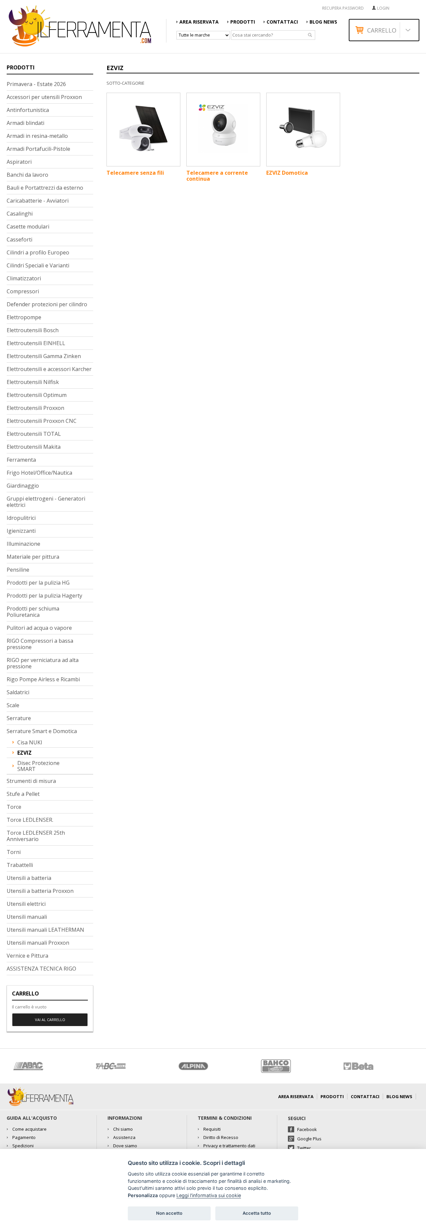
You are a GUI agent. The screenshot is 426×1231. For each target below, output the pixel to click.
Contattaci (282, 22)
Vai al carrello (50, 1019)
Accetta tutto (257, 1213)
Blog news (323, 22)
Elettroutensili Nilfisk (33, 382)
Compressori (23, 291)
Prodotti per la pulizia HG (38, 582)
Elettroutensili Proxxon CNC (42, 421)
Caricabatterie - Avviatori (38, 200)
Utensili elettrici (26, 903)
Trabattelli (20, 865)
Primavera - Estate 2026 (36, 84)
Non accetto (169, 1213)
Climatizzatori (24, 278)
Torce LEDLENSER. (30, 819)
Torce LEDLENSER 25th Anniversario (36, 836)
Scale (13, 705)
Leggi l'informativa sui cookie (208, 1195)
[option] (48, 1066)
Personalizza (143, 1195)
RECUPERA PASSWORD (343, 8)
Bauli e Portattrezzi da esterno (45, 187)
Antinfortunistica (28, 110)
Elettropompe (24, 317)
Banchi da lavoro (27, 174)
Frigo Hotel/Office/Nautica (39, 472)
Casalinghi (20, 213)
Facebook (307, 1129)
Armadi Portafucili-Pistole (38, 148)
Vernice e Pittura (27, 955)
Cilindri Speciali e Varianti (38, 265)
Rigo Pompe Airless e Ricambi (43, 679)
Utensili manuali (27, 916)
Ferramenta (21, 459)
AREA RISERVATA (199, 22)
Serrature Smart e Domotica (42, 731)
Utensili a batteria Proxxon (40, 891)
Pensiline (18, 569)
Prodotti (242, 22)
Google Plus (309, 1139)
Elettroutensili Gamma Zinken (44, 356)
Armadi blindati (25, 123)
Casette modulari (28, 226)
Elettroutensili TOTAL (34, 433)
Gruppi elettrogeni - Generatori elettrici (46, 502)
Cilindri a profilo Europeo (38, 252)
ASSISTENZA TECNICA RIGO (41, 968)
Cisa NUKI (29, 742)
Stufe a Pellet (23, 794)
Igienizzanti (21, 530)
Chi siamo (123, 1129)
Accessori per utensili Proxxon (44, 97)
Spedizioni (23, 1146)
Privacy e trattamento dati (229, 1146)
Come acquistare (29, 1129)
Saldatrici (18, 692)
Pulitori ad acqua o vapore (39, 627)
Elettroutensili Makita (34, 446)
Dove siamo (125, 1146)
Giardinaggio (23, 485)
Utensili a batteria (29, 878)
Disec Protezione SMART (38, 766)
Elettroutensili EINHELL (36, 343)
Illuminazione (23, 543)
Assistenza (124, 1137)
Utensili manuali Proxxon (38, 942)
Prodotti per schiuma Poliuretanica (33, 611)
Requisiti (212, 1129)
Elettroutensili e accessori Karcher (49, 369)
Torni (14, 852)
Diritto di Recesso (220, 1137)
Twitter (304, 1148)
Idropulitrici (21, 517)
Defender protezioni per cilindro (47, 304)
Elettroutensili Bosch (33, 330)
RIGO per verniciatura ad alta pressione (43, 663)
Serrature (19, 718)
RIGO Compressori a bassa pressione (40, 644)
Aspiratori (19, 161)
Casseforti (19, 239)
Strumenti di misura (31, 781)
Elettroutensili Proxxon (35, 408)
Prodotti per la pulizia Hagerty (44, 595)
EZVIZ (24, 752)
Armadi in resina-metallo (37, 136)
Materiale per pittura (33, 556)
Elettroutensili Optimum (37, 395)
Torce (14, 806)
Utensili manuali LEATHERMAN (45, 929)
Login (383, 8)
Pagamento (24, 1137)
